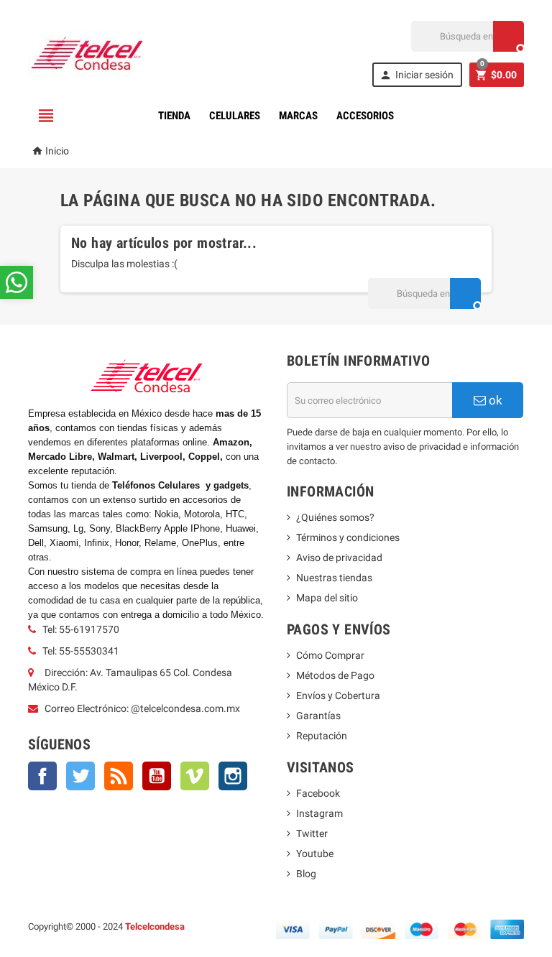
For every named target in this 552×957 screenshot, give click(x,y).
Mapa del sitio (327, 598)
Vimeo (194, 776)
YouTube (156, 776)
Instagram (232, 776)
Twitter (80, 776)
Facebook (42, 776)
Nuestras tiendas (334, 577)
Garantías (318, 715)
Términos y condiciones (348, 537)
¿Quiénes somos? (335, 517)
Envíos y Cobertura (338, 695)
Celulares (234, 115)
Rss (118, 776)
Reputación (321, 735)
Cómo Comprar (330, 655)
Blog (306, 873)
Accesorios (365, 115)
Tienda (174, 115)
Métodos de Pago (335, 675)
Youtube (315, 853)
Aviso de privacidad (339, 557)
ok (494, 400)
